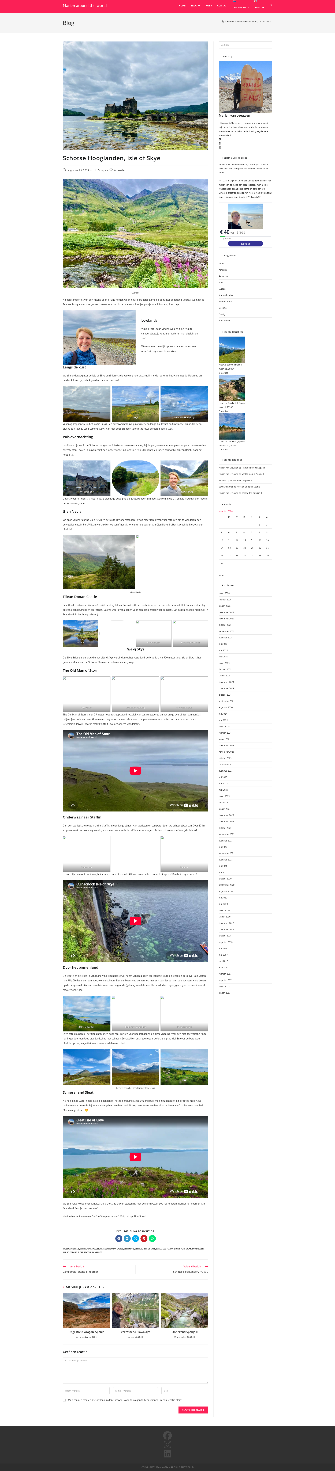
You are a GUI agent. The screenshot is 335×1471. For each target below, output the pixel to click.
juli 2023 (223, 777)
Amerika (223, 269)
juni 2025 (223, 650)
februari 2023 (225, 802)
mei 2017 (223, 961)
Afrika (221, 263)
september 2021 (226, 853)
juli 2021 (223, 865)
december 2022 (226, 815)
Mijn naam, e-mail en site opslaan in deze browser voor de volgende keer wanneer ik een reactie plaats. (125, 1400)
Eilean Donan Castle (113, 1249)
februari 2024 (225, 732)
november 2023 (226, 751)
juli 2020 (223, 897)
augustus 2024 (226, 707)
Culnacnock (86, 1249)
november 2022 (226, 821)
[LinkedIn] (220, 147)
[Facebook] (220, 139)
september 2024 (226, 701)
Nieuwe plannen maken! (230, 364)
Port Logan (186, 1249)
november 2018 (226, 929)
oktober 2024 (225, 694)
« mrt (221, 575)
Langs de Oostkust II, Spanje (232, 403)
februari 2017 (225, 973)
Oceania (222, 307)
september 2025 (226, 631)
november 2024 (226, 688)
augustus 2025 (226, 637)
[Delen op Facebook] (118, 1238)
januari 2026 (224, 605)
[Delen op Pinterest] (143, 1238)
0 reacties (120, 170)
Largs (159, 1249)
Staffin (87, 1252)
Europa (102, 170)
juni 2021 (223, 872)
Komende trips (226, 295)
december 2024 (226, 682)
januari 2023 (224, 808)
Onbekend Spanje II (185, 1332)
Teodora (222, 480)
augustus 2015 (226, 980)
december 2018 (226, 923)
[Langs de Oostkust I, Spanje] (245, 426)
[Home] (223, 21)
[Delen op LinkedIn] (127, 1238)
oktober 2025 (225, 624)
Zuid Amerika (225, 320)
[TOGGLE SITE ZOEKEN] (271, 5)
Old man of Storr (171, 1249)
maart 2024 (224, 726)
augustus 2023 (226, 770)
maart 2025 (224, 663)
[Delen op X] (135, 1238)
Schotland (72, 1252)
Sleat (80, 1252)
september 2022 (226, 834)
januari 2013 (224, 992)
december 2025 (226, 612)
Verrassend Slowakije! (135, 1332)
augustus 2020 (226, 891)
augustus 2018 (226, 942)
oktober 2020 (225, 878)
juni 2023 (223, 783)
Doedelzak (97, 1249)
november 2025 (226, 618)
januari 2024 (224, 739)
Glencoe (139, 1249)
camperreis (73, 1249)
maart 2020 (224, 910)
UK (93, 1252)
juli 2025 (223, 643)
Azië (221, 282)
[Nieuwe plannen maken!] (245, 350)
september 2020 (226, 884)
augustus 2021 (226, 859)
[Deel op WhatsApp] (152, 1238)
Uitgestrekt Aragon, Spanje (86, 1332)
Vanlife (98, 1252)
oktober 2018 (225, 935)
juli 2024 (223, 713)
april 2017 (223, 967)
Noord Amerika (226, 301)
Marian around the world (85, 5)
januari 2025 (224, 675)
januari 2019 (224, 916)
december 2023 (226, 745)
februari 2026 (225, 599)
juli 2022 (223, 846)
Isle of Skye (149, 1249)
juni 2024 (223, 720)
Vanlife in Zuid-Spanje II (253, 473)
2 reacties (223, 372)
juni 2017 (223, 954)
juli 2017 (223, 948)
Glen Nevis (129, 1249)
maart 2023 (224, 796)
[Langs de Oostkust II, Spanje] (245, 388)
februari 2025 (225, 669)
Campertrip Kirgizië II (252, 492)
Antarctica (223, 276)
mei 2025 (223, 656)
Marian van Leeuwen (228, 467)
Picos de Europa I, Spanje (253, 467)
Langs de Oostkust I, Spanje (232, 441)
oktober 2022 (225, 827)
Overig (222, 314)
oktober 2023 (225, 758)
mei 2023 (223, 789)
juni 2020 (223, 903)
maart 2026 (224, 593)
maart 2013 (224, 986)
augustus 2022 (226, 840)
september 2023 (226, 764)
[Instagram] (220, 143)
